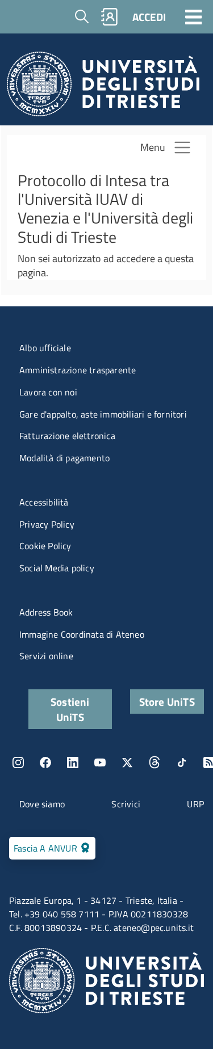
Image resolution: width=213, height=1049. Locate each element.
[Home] (103, 87)
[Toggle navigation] (193, 16)
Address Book (46, 612)
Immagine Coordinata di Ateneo (81, 634)
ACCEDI (149, 17)
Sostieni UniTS (70, 709)
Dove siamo (42, 804)
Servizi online (46, 656)
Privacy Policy (46, 524)
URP (195, 804)
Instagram (18, 762)
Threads (154, 762)
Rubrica (109, 17)
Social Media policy (56, 568)
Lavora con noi (48, 392)
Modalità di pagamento (64, 458)
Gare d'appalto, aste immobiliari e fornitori (103, 414)
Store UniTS (167, 701)
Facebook (45, 762)
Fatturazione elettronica (67, 436)
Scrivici (125, 804)
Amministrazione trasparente (77, 370)
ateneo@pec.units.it (154, 927)
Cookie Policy (45, 546)
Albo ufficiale (45, 348)
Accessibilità (44, 502)
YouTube (100, 762)
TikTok (182, 762)
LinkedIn (73, 762)
